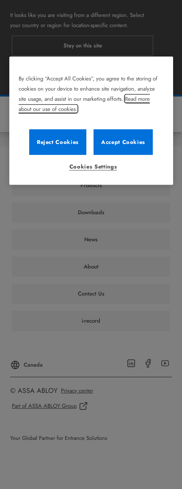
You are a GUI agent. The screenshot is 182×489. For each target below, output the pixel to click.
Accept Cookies (123, 142)
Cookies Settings (93, 167)
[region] (91, 121)
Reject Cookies (58, 142)
